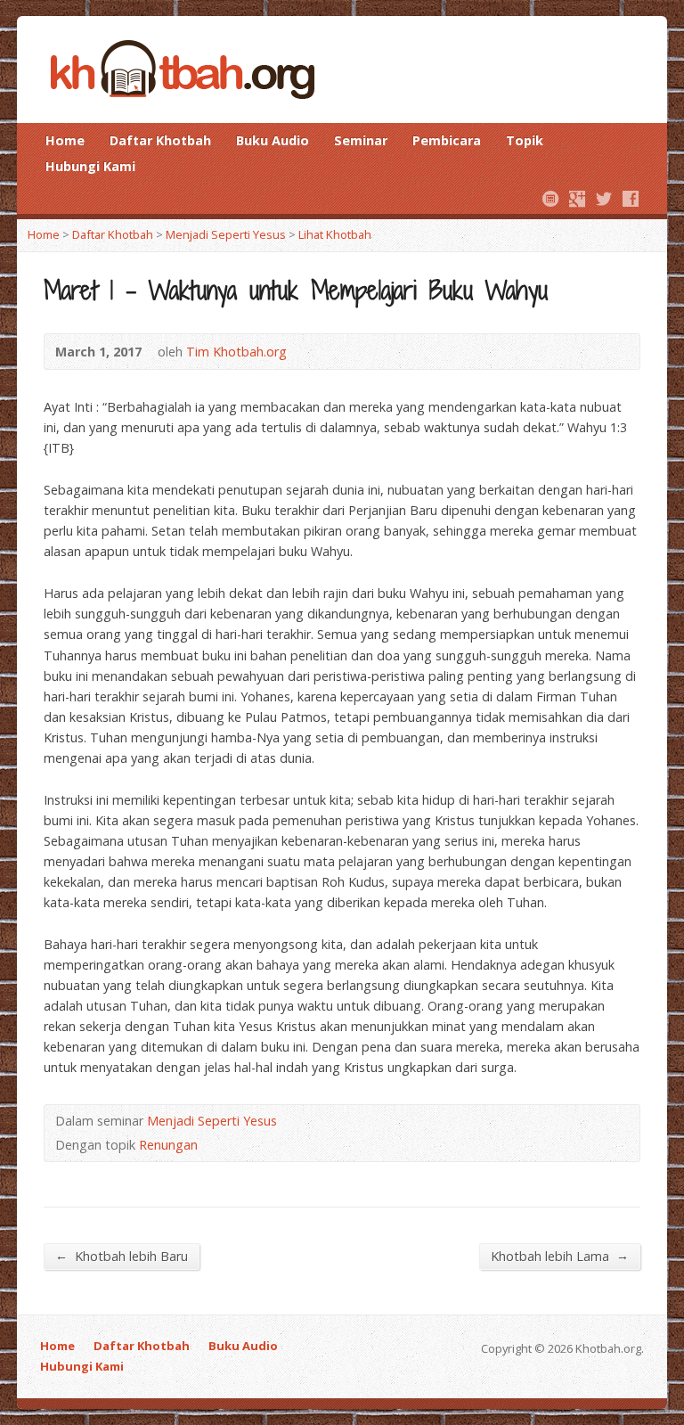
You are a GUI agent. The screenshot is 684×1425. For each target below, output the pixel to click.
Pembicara (446, 140)
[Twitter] (604, 199)
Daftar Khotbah (160, 140)
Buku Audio (272, 140)
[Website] (550, 199)
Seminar (360, 140)
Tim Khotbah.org (236, 351)
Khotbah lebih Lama (560, 1256)
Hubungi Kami (90, 166)
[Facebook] (631, 199)
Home (65, 140)
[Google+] (577, 199)
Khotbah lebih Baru (121, 1256)
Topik (524, 140)
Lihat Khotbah (334, 234)
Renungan (168, 1144)
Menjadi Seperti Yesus (226, 234)
